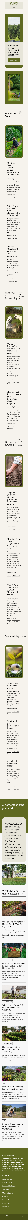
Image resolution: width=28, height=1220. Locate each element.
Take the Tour (20, 114)
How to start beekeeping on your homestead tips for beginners (14, 398)
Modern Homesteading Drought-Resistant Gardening (12, 1126)
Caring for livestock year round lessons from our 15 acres (13, 348)
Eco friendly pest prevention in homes (13, 724)
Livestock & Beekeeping (13, 383)
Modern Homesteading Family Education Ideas (12, 1088)
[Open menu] (14, 8)
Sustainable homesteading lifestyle (13, 763)
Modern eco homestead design (12, 685)
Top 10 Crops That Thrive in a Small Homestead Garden (13, 590)
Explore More (13, 60)
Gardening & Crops (13, 530)
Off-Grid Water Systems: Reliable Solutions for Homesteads (13, 169)
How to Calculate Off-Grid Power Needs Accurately (13, 251)
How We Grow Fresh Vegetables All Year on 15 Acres (14, 543)
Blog (9, 382)
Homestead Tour (12, 198)
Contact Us (5, 1206)
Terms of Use (6, 1200)
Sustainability (13, 712)
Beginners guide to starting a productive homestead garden (12, 498)
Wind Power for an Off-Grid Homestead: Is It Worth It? (13, 210)
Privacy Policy (6, 1203)
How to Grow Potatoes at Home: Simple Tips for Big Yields (14, 924)
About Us (5, 1196)
